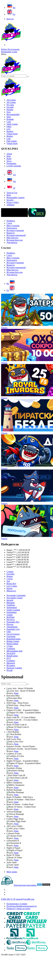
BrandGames (12, 656)
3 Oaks (10, 646)
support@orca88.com (25, 899)
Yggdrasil (11, 648)
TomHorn (11, 605)
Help (9, 156)
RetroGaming (12, 644)
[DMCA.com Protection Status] (43, 885)
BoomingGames (14, 639)
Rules (9, 158)
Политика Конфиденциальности (22, 906)
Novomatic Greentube (16, 595)
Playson (10, 624)
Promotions (11, 163)
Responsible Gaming (15, 197)
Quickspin (11, 636)
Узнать (4, 327)
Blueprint (11, 602)
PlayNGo (11, 619)
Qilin (9, 631)
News (9, 161)
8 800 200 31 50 (8, 899)
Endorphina (12, 612)
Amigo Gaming (13, 610)
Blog (9, 195)
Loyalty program (14, 166)
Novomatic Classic (15, 598)
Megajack (11, 663)
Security (10, 200)
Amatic (10, 615)
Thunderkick (12, 627)
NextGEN (11, 653)
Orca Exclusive (13, 634)
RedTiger (11, 617)
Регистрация (13, 49)
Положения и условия (17, 904)
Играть (10, 693)
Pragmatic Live (13, 629)
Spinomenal (12, 607)
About (9, 154)
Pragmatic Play (13, 622)
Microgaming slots (14, 651)
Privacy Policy (13, 202)
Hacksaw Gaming (14, 668)
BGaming (11, 665)
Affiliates (10, 205)
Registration (6, 52)
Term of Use (12, 193)
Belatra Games (13, 641)
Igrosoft (10, 600)
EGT (9, 658)
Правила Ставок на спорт (18, 908)
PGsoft (10, 670)
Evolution (11, 660)
